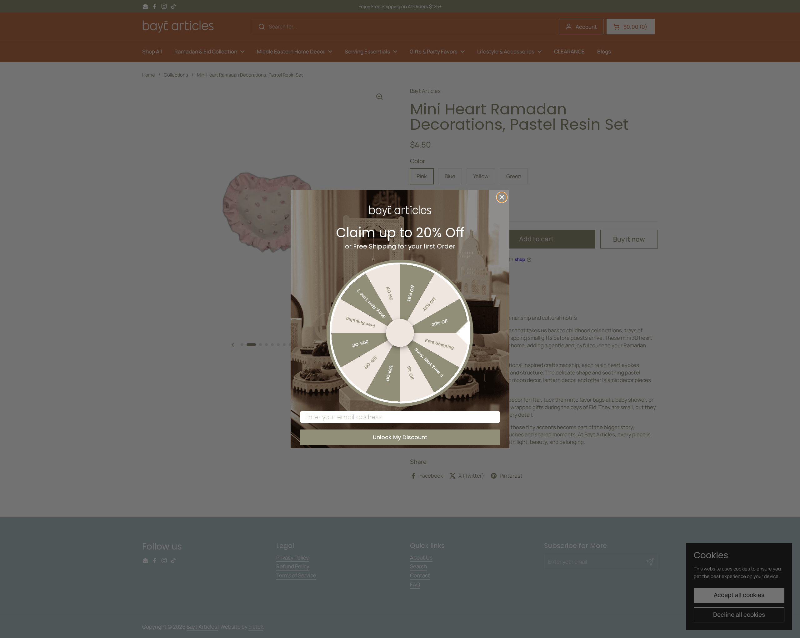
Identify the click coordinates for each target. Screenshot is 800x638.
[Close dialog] (502, 197)
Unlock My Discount (400, 437)
